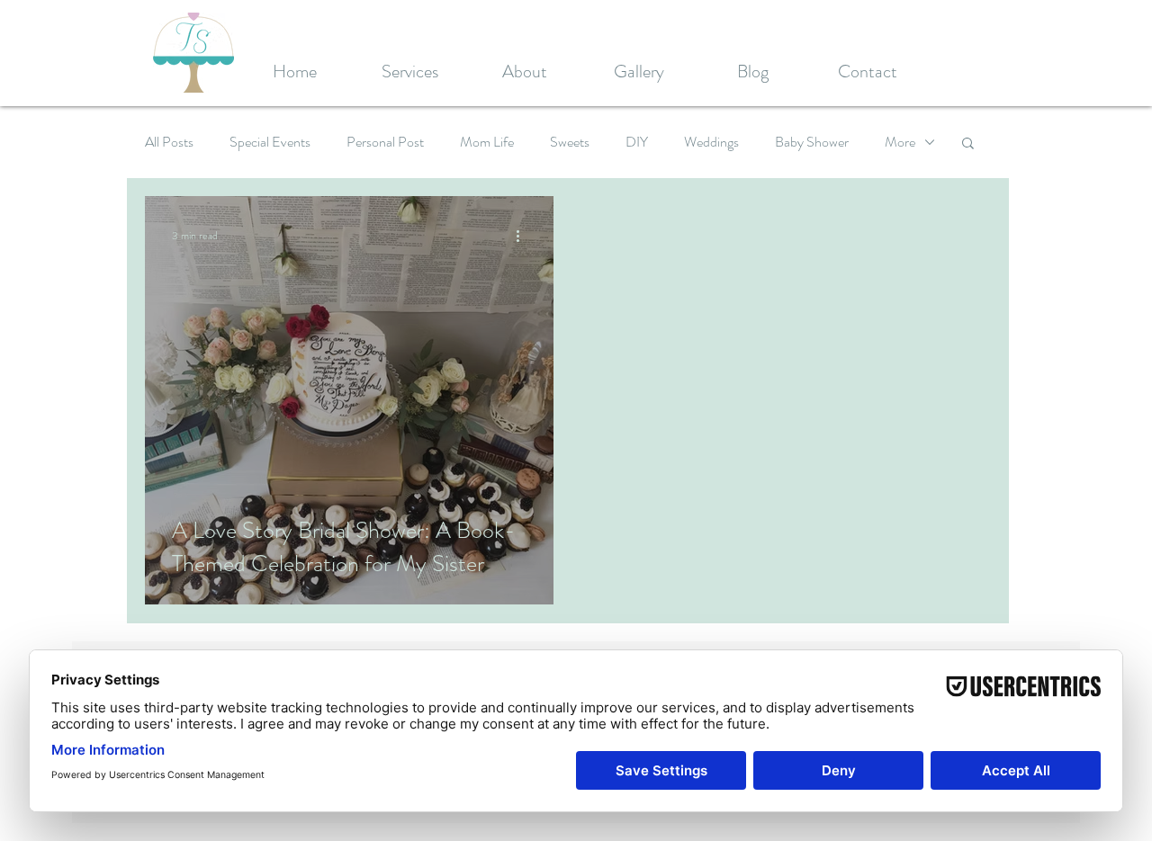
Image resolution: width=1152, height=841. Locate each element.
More (900, 142)
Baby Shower (812, 142)
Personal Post (385, 142)
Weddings (711, 142)
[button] (967, 144)
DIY (637, 142)
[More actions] (524, 235)
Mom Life (487, 142)
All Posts (169, 142)
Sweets (570, 142)
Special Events (270, 142)
